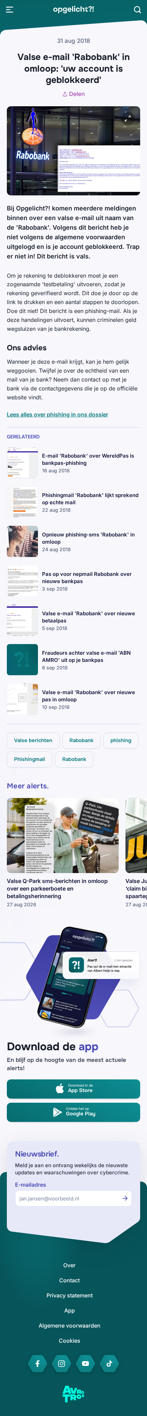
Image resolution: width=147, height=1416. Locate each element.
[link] (73, 9)
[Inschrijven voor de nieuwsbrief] (125, 1198)
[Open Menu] (9, 9)
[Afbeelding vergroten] (128, 118)
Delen (77, 93)
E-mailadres (30, 1185)
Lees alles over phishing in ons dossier (57, 414)
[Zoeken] (137, 9)
